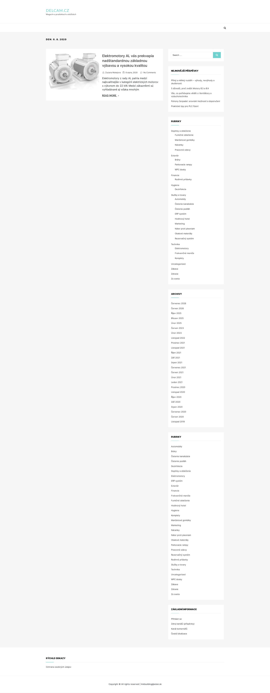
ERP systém (180, 213)
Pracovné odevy (182, 150)
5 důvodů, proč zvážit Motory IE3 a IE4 (190, 88)
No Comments (149, 72)
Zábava (174, 269)
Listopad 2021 (178, 347)
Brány (177, 159)
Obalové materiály (183, 233)
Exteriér (175, 155)
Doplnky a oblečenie (181, 131)
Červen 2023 (177, 328)
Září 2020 (175, 402)
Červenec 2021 (178, 367)
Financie (175, 175)
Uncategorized (178, 264)
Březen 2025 (177, 318)
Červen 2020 (177, 416)
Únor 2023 (176, 333)
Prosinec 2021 (178, 342)
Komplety (179, 258)
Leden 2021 (176, 382)
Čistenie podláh (182, 209)
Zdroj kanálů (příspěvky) (183, 623)
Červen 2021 (177, 372)
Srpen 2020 (176, 407)
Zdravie (174, 274)
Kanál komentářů (179, 628)
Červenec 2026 (178, 303)
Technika (175, 244)
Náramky (179, 145)
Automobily (180, 199)
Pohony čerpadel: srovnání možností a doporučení (195, 101)
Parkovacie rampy (183, 164)
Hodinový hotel (182, 219)
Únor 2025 (176, 323)
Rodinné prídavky (183, 179)
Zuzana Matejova (113, 72)
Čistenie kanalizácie (184, 204)
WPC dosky (180, 169)
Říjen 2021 (176, 352)
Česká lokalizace (179, 633)
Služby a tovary (178, 195)
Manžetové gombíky (185, 140)
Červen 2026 (177, 308)
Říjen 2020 (176, 397)
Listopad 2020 (178, 392)
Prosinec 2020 (178, 387)
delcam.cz (57, 11)
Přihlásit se (176, 619)
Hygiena (175, 185)
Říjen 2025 (176, 313)
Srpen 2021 (176, 362)
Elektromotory (182, 248)
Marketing (180, 223)
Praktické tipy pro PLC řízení (184, 106)
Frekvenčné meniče (184, 253)
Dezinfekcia (180, 189)
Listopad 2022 (178, 338)
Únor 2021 (176, 377)
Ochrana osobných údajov (58, 667)
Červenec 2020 (178, 411)
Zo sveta (175, 278)
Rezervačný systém (184, 238)
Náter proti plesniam (185, 228)
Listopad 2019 (178, 421)
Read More (110, 96)
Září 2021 (175, 357)
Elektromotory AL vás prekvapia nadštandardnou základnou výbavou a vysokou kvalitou (128, 61)
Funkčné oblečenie (184, 135)
